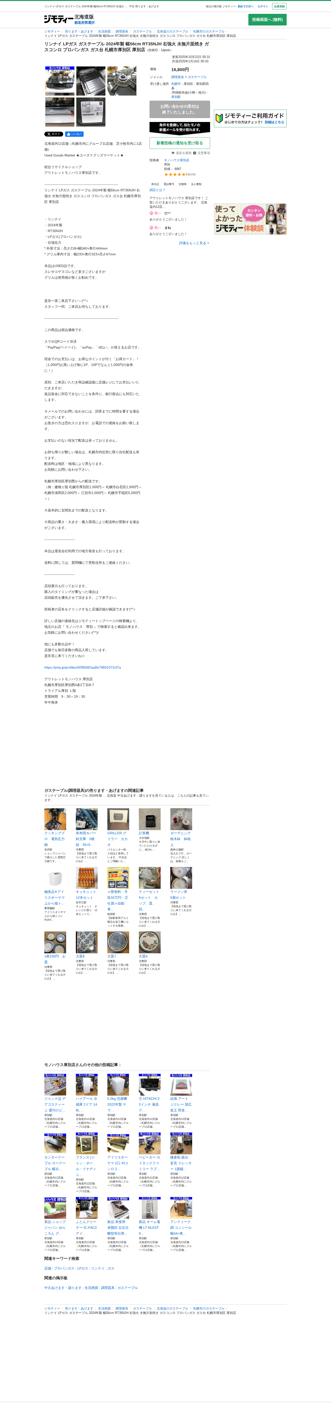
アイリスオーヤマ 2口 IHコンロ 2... (117, 1163)
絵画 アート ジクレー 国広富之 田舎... (181, 1104)
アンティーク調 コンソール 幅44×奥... (181, 1227)
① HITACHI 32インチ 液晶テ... (149, 1104)
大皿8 (80, 956)
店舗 (47, 1268)
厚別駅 (176, 97)
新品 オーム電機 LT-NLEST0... (149, 1227)
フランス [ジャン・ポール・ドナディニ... (86, 1166)
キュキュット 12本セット (87, 894)
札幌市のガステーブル (209, 31)
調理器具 (122, 31)
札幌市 (176, 84)
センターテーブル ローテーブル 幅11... (55, 1163)
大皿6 (143, 956)
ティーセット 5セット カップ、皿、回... (150, 900)
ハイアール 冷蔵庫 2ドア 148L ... (86, 1104)
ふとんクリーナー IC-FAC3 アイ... (86, 1227)
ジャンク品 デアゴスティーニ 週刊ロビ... (55, 1104)
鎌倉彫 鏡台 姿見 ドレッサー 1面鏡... (181, 1163)
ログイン (263, 6)
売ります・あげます (79, 31)
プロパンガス (64, 1268)
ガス (111, 1268)
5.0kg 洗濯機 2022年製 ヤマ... (117, 1104)
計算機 (144, 833)
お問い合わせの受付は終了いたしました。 (179, 109)
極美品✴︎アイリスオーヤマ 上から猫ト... (54, 897)
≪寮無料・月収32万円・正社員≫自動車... (117, 900)
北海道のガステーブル (172, 31)
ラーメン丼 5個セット (180, 894)
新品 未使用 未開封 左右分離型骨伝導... (118, 1227)
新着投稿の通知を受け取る (180, 143)
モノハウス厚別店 (176, 160)
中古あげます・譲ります (63, 1288)
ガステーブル (142, 31)
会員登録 (279, 6)
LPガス (82, 1268)
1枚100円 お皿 (55, 959)
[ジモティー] (58, 19)
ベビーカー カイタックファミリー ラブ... (149, 1163)
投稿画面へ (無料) (267, 19)
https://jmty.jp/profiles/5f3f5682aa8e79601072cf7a (82, 667)
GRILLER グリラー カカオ (117, 839)
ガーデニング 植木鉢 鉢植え (181, 839)
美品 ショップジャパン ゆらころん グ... (55, 1227)
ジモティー (52, 31)
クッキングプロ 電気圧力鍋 (54, 839)
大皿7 (111, 956)
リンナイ (98, 1268)
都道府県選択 (84, 22)
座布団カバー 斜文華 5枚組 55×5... (87, 839)
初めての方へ (246, 6)
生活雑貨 (104, 31)
